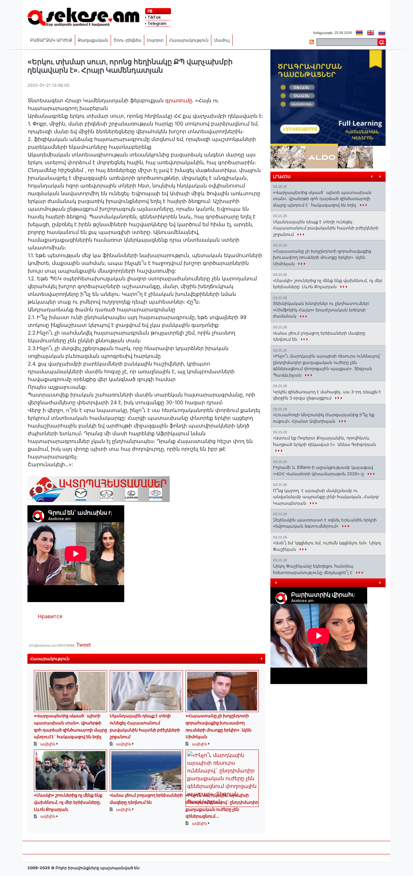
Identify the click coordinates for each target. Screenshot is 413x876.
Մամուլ (222, 40)
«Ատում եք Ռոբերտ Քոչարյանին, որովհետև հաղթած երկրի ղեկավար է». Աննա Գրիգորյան (324, 441)
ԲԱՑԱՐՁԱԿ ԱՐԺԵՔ (51, 40)
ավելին (252, 658)
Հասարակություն (188, 40)
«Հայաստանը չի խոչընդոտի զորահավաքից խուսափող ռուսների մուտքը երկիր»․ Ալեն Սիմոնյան (322, 257)
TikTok (153, 17)
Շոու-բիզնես (127, 40)
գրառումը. (179, 100)
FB (149, 11)
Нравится (50, 616)
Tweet (83, 644)
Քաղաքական (93, 40)
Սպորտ (155, 40)
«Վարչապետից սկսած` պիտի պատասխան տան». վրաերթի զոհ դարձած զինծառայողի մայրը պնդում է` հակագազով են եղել (322, 198)
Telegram (156, 23)
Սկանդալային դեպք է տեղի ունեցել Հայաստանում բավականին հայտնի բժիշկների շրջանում (325, 228)
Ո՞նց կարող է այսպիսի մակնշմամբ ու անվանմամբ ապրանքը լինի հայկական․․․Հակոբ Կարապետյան (326, 497)
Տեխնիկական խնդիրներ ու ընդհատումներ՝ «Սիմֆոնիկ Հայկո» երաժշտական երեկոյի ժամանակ (321, 309)
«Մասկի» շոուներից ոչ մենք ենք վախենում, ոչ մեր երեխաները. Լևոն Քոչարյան (68, 801)
